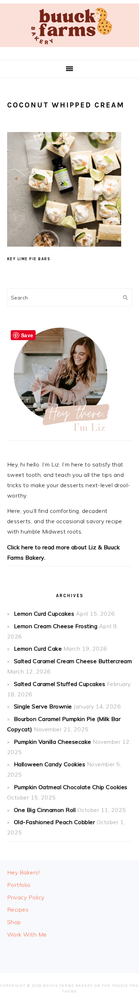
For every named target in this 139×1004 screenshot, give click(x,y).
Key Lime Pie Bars (29, 259)
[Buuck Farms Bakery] (69, 48)
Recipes (18, 909)
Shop (14, 921)
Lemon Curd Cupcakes (44, 613)
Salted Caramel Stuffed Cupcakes (59, 683)
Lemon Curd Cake (38, 648)
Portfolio (19, 884)
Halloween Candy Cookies (50, 764)
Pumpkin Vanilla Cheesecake (52, 741)
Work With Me (27, 934)
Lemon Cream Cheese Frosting (56, 626)
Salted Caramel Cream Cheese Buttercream (73, 661)
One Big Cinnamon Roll (45, 809)
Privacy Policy (26, 897)
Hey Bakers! (23, 872)
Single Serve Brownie (43, 706)
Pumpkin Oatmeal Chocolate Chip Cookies (71, 787)
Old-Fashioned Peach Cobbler (54, 822)
